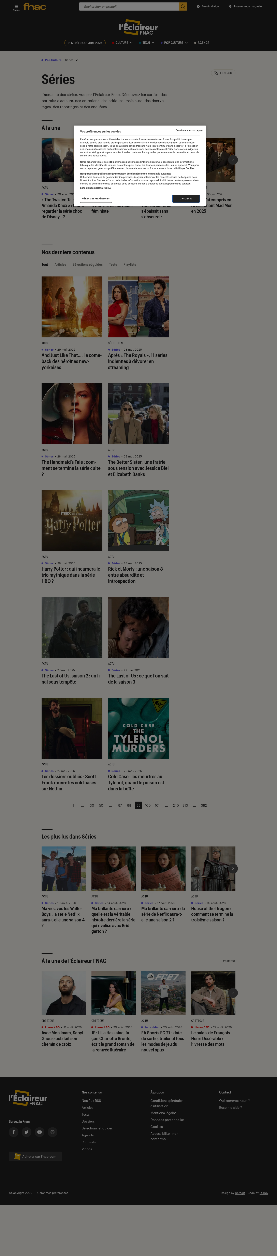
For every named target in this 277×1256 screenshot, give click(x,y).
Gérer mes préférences (96, 198)
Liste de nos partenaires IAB (95, 187)
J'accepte (186, 198)
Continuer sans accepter (189, 130)
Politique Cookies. (185, 168)
